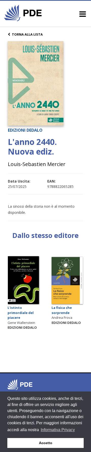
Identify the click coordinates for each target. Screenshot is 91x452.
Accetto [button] (45, 443)
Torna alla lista (27, 34)
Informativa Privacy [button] (58, 430)
